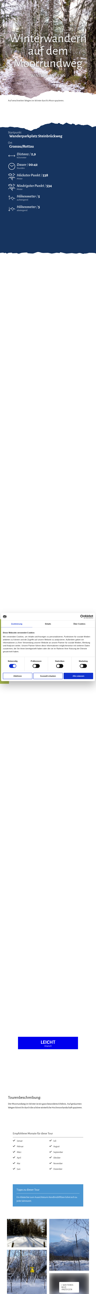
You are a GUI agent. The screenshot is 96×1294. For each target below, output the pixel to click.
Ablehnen (17, 676)
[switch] (36, 666)
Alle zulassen (78, 676)
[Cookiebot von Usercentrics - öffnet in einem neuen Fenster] (82, 617)
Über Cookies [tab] (79, 624)
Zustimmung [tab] (16, 624)
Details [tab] (48, 624)
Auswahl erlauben (48, 676)
